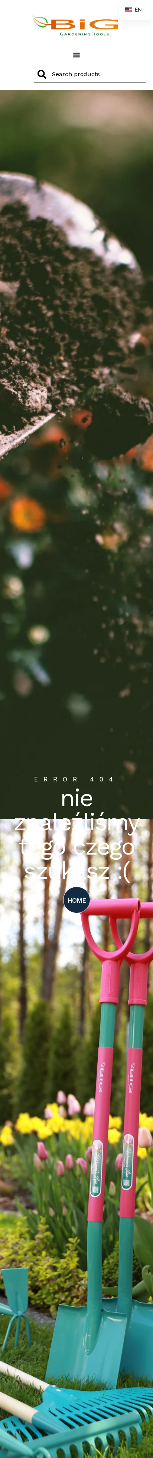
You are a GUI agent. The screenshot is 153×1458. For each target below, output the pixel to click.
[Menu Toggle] (76, 55)
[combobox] (90, 74)
